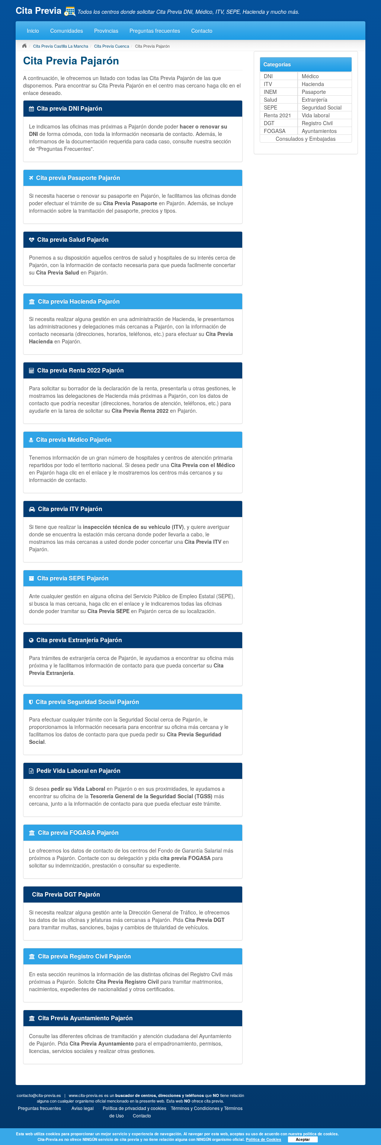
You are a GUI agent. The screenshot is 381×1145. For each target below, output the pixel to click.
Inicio (33, 30)
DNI (268, 76)
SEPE (270, 107)
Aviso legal (82, 1108)
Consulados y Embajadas (306, 138)
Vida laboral (316, 115)
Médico (310, 76)
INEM (270, 91)
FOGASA (274, 130)
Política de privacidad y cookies (134, 1108)
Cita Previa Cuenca (111, 46)
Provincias (106, 30)
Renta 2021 (277, 115)
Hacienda (313, 84)
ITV (268, 84)
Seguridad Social (322, 107)
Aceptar (303, 1139)
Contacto (201, 30)
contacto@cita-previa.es (39, 1095)
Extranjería (314, 99)
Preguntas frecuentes (154, 30)
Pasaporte (314, 91)
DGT (269, 123)
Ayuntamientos (319, 130)
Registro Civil (317, 123)
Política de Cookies (263, 1139)
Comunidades (66, 30)
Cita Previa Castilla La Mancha (60, 46)
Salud (270, 99)
